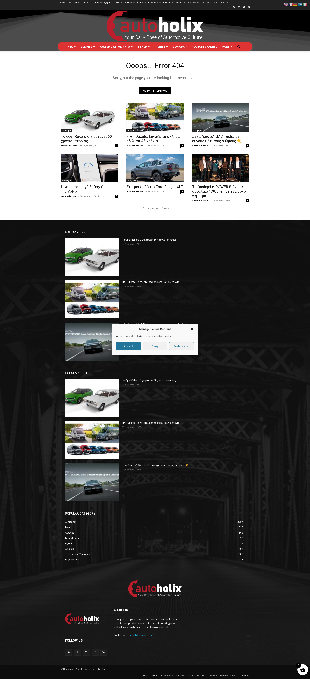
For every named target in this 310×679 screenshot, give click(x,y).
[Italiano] (305, 4)
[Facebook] (229, 8)
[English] (286, 4)
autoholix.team (69, 145)
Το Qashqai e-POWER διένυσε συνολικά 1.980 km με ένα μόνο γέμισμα (219, 191)
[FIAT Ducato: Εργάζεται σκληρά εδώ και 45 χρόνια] (155, 117)
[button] (192, 329)
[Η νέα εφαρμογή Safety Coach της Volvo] (89, 168)
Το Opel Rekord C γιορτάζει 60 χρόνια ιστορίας (86, 138)
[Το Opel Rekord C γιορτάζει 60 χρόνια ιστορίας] (89, 117)
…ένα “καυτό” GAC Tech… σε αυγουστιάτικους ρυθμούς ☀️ (217, 138)
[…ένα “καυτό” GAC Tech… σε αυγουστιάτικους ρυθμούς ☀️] (220, 117)
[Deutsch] (295, 4)
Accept (128, 346)
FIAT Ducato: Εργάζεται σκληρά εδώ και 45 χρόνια (153, 138)
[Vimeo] (244, 8)
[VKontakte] (103, 652)
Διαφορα (66, 130)
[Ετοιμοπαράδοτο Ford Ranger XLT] (155, 168)
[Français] (291, 4)
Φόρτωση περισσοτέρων (154, 208)
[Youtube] (249, 8)
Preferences (181, 346)
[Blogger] (68, 652)
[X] (239, 8)
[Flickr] (86, 652)
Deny (155, 346)
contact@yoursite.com (140, 635)
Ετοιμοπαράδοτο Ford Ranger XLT (154, 187)
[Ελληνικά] (300, 4)
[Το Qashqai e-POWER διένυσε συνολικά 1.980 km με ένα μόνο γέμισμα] (220, 168)
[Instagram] (234, 8)
